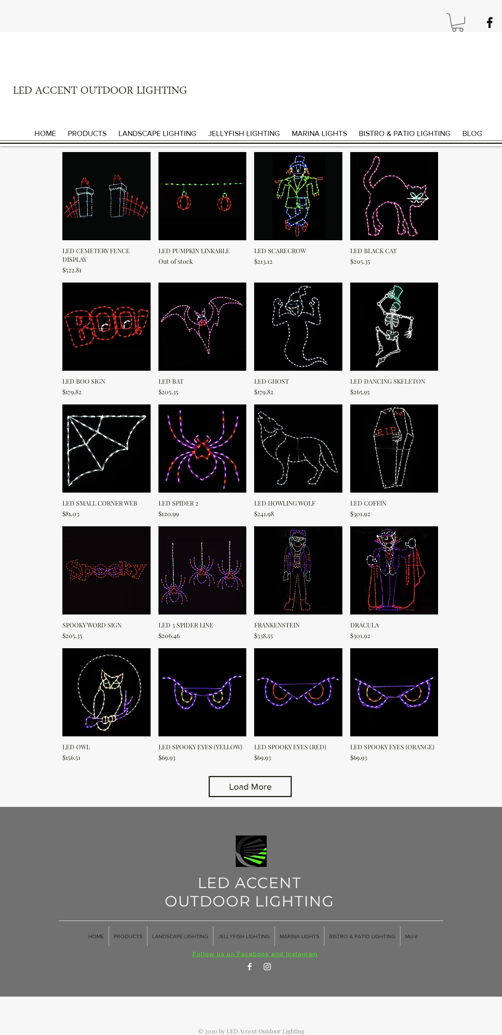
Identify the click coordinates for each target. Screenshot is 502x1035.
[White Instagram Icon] (267, 967)
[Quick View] (106, 196)
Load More (250, 786)
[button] (458, 22)
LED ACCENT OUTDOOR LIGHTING (100, 91)
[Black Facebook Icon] (489, 22)
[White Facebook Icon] (250, 967)
